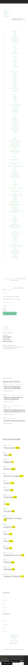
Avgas (14, 33)
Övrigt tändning (14, 241)
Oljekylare (15, 249)
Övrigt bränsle (15, 84)
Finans (4, 628)
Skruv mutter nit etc (15, 128)
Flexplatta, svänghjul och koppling (15, 246)
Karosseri (14, 156)
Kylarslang (15, 172)
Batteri (14, 138)
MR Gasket (5, 293)
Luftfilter (15, 79)
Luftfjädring (15, 109)
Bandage (15, 34)
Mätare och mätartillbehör (15, 146)
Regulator (15, 89)
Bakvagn (15, 98)
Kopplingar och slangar (14, 162)
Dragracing (14, 118)
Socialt (4, 631)
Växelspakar (15, 256)
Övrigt (14, 216)
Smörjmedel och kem (14, 219)
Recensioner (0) (7, 329)
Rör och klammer (15, 41)
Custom (14, 116)
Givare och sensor (15, 143)
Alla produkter (14, 31)
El (14, 136)
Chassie (14, 94)
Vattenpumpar (15, 177)
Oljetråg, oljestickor (15, 201)
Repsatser (15, 91)
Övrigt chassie (15, 111)
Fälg (15, 103)
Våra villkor (5, 624)
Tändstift (15, 239)
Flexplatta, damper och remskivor (15, 187)
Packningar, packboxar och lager (15, 204)
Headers (15, 36)
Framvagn (15, 106)
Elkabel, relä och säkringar (15, 141)
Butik (4, 603)
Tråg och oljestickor (15, 252)
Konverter (15, 247)
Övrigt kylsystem (14, 174)
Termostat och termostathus (15, 176)
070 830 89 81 (15, 640)
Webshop (6, 14)
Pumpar (15, 86)
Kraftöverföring (15, 108)
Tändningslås (15, 153)
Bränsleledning (15, 73)
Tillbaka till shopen (14, 661)
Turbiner (15, 254)
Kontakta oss (6, 16)
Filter (15, 74)
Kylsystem (15, 133)
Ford (15, 48)
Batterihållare (15, 121)
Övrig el (15, 148)
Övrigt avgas (15, 43)
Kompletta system (15, 38)
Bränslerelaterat (14, 123)
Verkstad (5, 11)
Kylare (15, 171)
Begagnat (14, 46)
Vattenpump (15, 209)
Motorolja (15, 222)
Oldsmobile (14, 66)
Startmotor (15, 149)
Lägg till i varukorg (9, 313)
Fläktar (14, 167)
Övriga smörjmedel (15, 224)
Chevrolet (15, 61)
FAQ (4, 617)
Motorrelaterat (15, 126)
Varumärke (6, 328)
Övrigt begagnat (14, 53)
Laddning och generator (15, 144)
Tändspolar (15, 237)
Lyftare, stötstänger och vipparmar (14, 194)
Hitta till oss (5, 621)
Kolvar (15, 192)
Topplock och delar (15, 208)
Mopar (14, 51)
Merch (14, 181)
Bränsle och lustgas (14, 71)
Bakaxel (15, 96)
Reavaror (14, 217)
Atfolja (15, 221)
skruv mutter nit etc (15, 159)
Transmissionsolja (15, 228)
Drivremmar (15, 184)
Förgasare (15, 76)
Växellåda (15, 131)
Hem (5, 9)
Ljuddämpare (15, 39)
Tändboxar (15, 234)
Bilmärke (14, 56)
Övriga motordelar (15, 203)
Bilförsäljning (7, 12)
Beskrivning (6, 326)
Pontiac (15, 68)
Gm (15, 49)
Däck (15, 101)
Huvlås (14, 124)
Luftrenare (15, 81)
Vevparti (15, 213)
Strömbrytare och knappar (15, 151)
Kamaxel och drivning (15, 191)
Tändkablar (15, 236)
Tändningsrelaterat (15, 129)
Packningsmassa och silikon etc (15, 226)
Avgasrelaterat (15, 119)
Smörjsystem (15, 206)
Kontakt (4, 610)
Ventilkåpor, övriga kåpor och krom (14, 211)
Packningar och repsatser (14, 251)
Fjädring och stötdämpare (15, 104)
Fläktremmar (15, 169)
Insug (15, 189)
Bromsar (15, 99)
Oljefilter (15, 197)
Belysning (15, 139)
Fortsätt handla (7, 663)
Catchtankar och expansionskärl (15, 166)
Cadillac (15, 59)
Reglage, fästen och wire (15, 88)
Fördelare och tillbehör (15, 232)
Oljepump (15, 199)
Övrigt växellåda (14, 257)
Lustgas (15, 83)
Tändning (14, 231)
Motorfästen (15, 196)
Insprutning (15, 78)
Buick (15, 58)
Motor (14, 182)
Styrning (15, 113)
